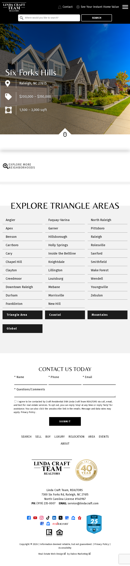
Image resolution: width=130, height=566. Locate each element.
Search (96, 17)
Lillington (55, 270)
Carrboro (12, 245)
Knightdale (56, 262)
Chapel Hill (14, 262)
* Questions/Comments (29, 389)
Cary (9, 253)
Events (104, 436)
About (65, 443)
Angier (10, 220)
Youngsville (99, 287)
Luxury (59, 436)
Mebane (54, 287)
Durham (12, 295)
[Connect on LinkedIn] (54, 518)
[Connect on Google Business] (67, 518)
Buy (48, 436)
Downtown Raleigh (19, 287)
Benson (11, 237)
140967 (81, 499)
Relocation (76, 436)
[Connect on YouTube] (35, 518)
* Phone (54, 377)
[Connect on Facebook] (29, 518)
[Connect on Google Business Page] (42, 523)
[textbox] (50, 18)
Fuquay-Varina (59, 220)
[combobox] (49, 17)
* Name (19, 377)
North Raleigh (101, 220)
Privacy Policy (28, 412)
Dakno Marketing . (80, 554)
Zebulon (97, 295)
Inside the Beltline (62, 253)
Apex (9, 228)
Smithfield (99, 262)
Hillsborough (57, 237)
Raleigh (96, 237)
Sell (38, 436)
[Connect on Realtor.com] (79, 518)
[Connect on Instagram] (41, 518)
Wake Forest (99, 270)
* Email (87, 377)
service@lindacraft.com (78, 503)
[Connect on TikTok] (48, 518)
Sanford (96, 253)
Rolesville (98, 245)
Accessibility (64, 548)
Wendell (97, 278)
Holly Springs (58, 245)
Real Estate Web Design (51, 554)
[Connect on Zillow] (73, 518)
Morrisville (56, 295)
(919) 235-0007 (44, 503)
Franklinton (14, 304)
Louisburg (55, 278)
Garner (53, 228)
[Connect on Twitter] (60, 518)
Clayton (11, 270)
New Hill (54, 304)
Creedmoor (14, 278)
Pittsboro (98, 228)
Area (91, 436)
